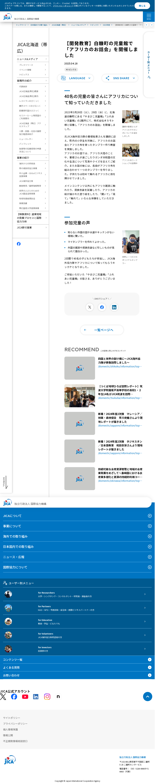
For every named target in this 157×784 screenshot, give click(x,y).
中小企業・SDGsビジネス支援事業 (30, 175)
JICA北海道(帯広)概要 (28, 91)
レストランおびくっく (29, 100)
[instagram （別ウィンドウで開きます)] (47, 697)
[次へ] (151, 25)
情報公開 (8, 735)
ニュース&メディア (27, 59)
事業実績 (23, 203)
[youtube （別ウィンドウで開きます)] (25, 696)
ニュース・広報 (13, 557)
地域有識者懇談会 (27, 198)
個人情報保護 (10, 729)
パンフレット (25, 143)
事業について (12, 526)
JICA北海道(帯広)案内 (28, 96)
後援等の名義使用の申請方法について (30, 150)
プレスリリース (26, 64)
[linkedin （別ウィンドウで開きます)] (36, 696)
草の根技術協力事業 (28, 168)
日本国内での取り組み (18, 546)
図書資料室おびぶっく (29, 110)
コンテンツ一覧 (12, 660)
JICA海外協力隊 (26, 181)
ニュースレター (26, 138)
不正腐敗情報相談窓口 (15, 741)
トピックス (24, 74)
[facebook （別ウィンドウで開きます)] (14, 697)
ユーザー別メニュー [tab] (21, 583)
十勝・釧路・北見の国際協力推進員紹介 (30, 133)
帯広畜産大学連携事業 (29, 208)
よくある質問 (11, 667)
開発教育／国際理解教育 (30, 185)
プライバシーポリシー (62, 5)
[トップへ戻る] (147, 696)
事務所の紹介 (24, 80)
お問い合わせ (11, 675)
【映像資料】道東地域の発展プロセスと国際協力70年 (29, 217)
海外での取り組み (15, 536)
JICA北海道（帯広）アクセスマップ (30, 125)
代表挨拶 (23, 86)
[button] (75, 78)
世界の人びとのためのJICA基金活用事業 (29, 192)
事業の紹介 (23, 157)
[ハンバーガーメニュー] (149, 15)
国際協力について (15, 567)
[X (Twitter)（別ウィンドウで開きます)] (3, 696)
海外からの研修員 (27, 163)
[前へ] (146, 25)
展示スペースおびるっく (30, 105)
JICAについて (12, 515)
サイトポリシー (11, 718)
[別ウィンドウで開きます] (90, 307)
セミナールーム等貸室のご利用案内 (30, 117)
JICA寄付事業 (24, 227)
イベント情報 (25, 69)
